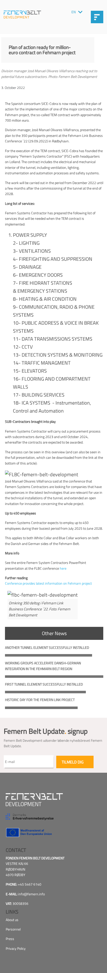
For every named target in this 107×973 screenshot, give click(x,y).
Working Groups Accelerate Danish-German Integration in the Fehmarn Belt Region (43, 665)
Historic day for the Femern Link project (40, 699)
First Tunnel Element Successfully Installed (44, 684)
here (63, 568)
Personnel (13, 929)
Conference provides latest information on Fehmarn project (48, 583)
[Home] (22, 14)
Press (10, 938)
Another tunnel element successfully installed (47, 647)
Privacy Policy (16, 948)
